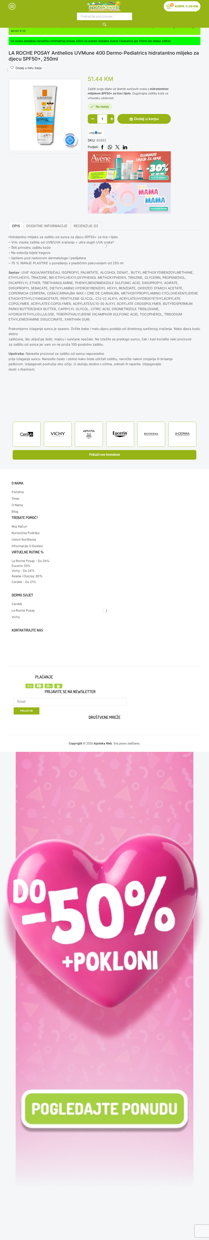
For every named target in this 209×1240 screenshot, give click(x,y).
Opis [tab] (16, 226)
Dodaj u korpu (146, 119)
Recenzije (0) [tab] (86, 226)
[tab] (16, 226)
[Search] (104, 24)
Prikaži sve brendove (104, 455)
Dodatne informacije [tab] (46, 226)
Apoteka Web (103, 743)
